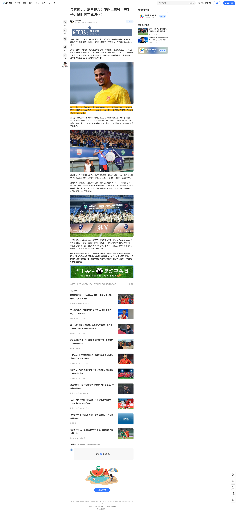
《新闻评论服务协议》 (95, 444)
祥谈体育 (72, 318)
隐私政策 (93, 501)
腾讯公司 (99, 509)
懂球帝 (72, 423)
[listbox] (102, 364)
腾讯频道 (127, 501)
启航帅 (72, 348)
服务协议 (87, 501)
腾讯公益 (115, 501)
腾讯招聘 (110, 501)
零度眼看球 (73, 363)
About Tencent (80, 501)
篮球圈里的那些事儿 (76, 303)
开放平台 (98, 501)
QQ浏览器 (121, 501)
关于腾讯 (73, 501)
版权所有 (104, 509)
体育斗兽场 (73, 333)
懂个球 (72, 438)
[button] (162, 16)
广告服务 (104, 501)
